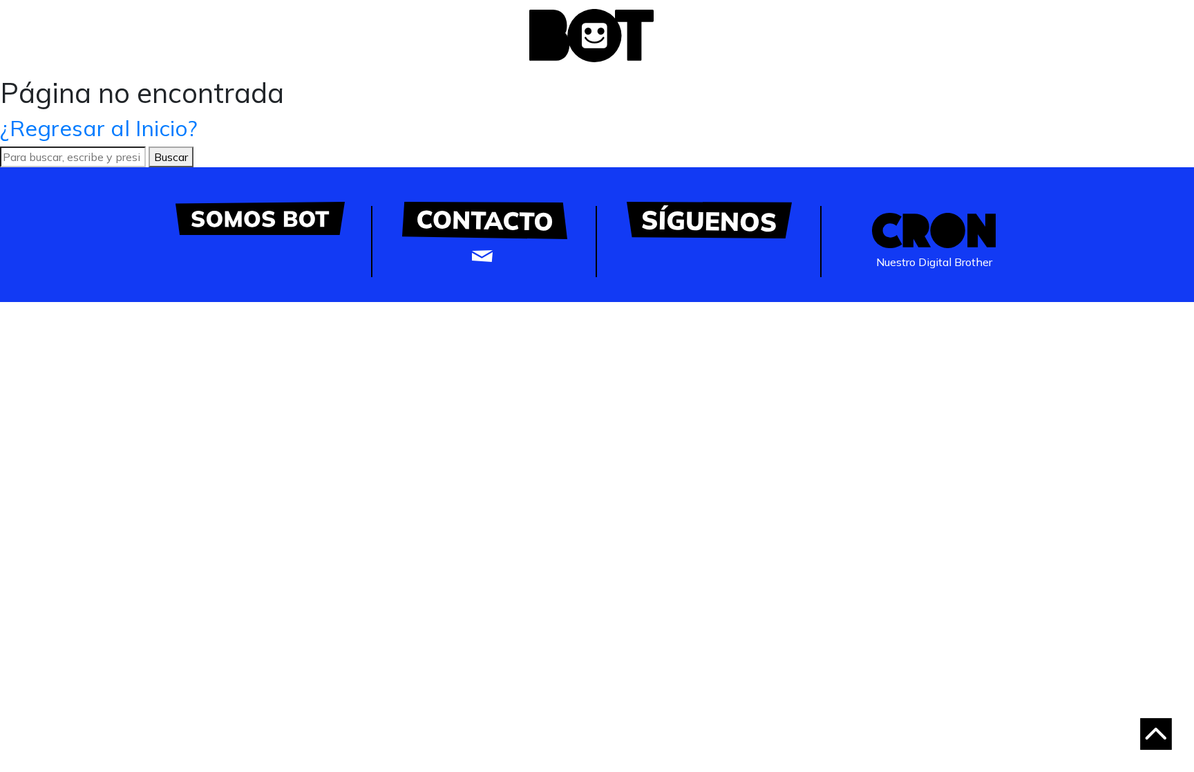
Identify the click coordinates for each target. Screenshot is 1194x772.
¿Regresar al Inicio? (99, 128)
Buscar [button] (171, 157)
